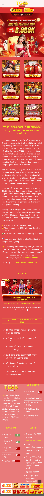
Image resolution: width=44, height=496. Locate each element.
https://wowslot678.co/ (29, 257)
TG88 (4, 140)
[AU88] (22, 485)
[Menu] (3, 3)
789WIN (30, 262)
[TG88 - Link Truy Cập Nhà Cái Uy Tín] (22, 3)
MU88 (37, 262)
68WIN (23, 262)
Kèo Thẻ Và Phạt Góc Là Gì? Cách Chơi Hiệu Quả (22, 304)
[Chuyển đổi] (4, 330)
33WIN (17, 262)
